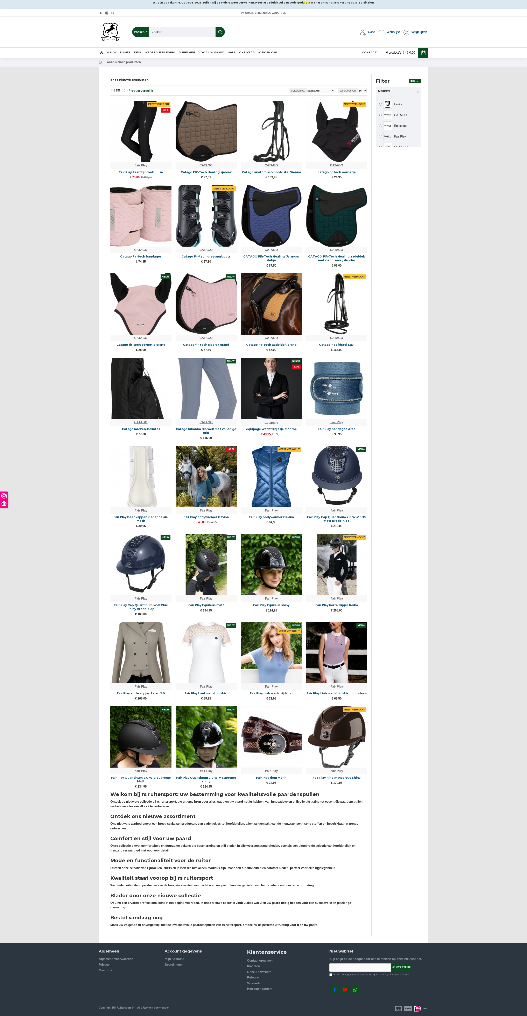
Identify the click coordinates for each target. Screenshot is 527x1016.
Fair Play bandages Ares (336, 429)
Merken (384, 91)
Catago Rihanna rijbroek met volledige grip (206, 431)
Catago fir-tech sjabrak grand (206, 345)
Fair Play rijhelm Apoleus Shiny (336, 778)
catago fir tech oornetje (337, 172)
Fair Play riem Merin (271, 778)
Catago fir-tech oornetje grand (141, 345)
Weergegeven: (348, 90)
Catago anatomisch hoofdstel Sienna (271, 172)
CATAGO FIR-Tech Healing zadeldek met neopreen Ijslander (336, 258)
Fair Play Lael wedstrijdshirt (206, 693)
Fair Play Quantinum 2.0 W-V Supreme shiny (206, 779)
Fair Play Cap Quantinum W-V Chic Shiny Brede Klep (141, 607)
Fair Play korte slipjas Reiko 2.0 (141, 693)
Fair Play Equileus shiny (271, 605)
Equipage (271, 422)
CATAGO (206, 165)
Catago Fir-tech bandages (141, 256)
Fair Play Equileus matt (206, 605)
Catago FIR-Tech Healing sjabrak (206, 172)
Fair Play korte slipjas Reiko (336, 605)
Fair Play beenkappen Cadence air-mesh (140, 519)
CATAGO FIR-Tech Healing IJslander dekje (271, 258)
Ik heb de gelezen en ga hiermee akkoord (371, 974)
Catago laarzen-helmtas (141, 429)
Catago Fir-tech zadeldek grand (271, 345)
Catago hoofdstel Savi (336, 345)
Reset (416, 80)
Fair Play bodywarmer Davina (206, 517)
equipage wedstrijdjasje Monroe (271, 429)
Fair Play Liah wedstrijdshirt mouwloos (337, 693)
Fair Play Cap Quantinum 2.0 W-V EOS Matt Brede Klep (336, 519)
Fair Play (141, 165)
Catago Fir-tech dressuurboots (206, 256)
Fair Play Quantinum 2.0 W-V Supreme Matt (141, 779)
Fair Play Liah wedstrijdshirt (271, 693)
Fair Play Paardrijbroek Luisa (141, 172)
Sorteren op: (298, 90)
